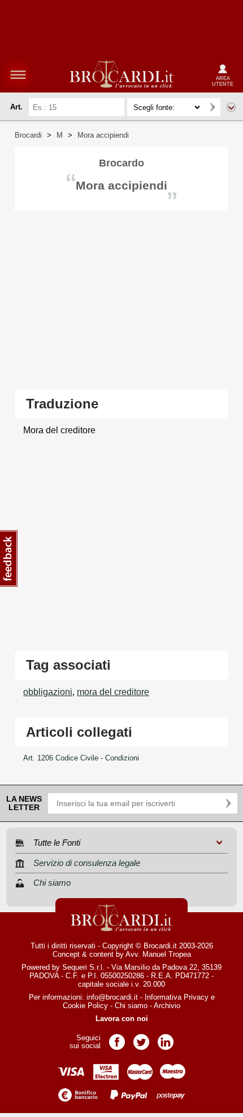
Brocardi (28, 135)
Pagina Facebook (117, 1038)
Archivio (167, 1005)
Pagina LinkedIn (165, 1038)
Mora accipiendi (103, 135)
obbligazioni (47, 692)
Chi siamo (131, 1005)
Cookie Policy (85, 1005)
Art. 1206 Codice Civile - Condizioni (81, 758)
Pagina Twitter (141, 1038)
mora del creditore (113, 692)
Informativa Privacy (177, 997)
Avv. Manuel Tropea (158, 954)
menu (18, 74)
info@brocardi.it (112, 997)
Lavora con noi (122, 1018)
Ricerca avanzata (231, 107)
